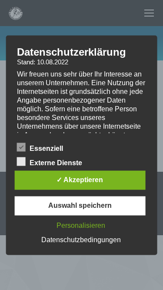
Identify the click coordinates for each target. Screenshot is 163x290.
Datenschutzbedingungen (81, 239)
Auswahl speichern (80, 205)
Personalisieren (81, 225)
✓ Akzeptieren (80, 179)
